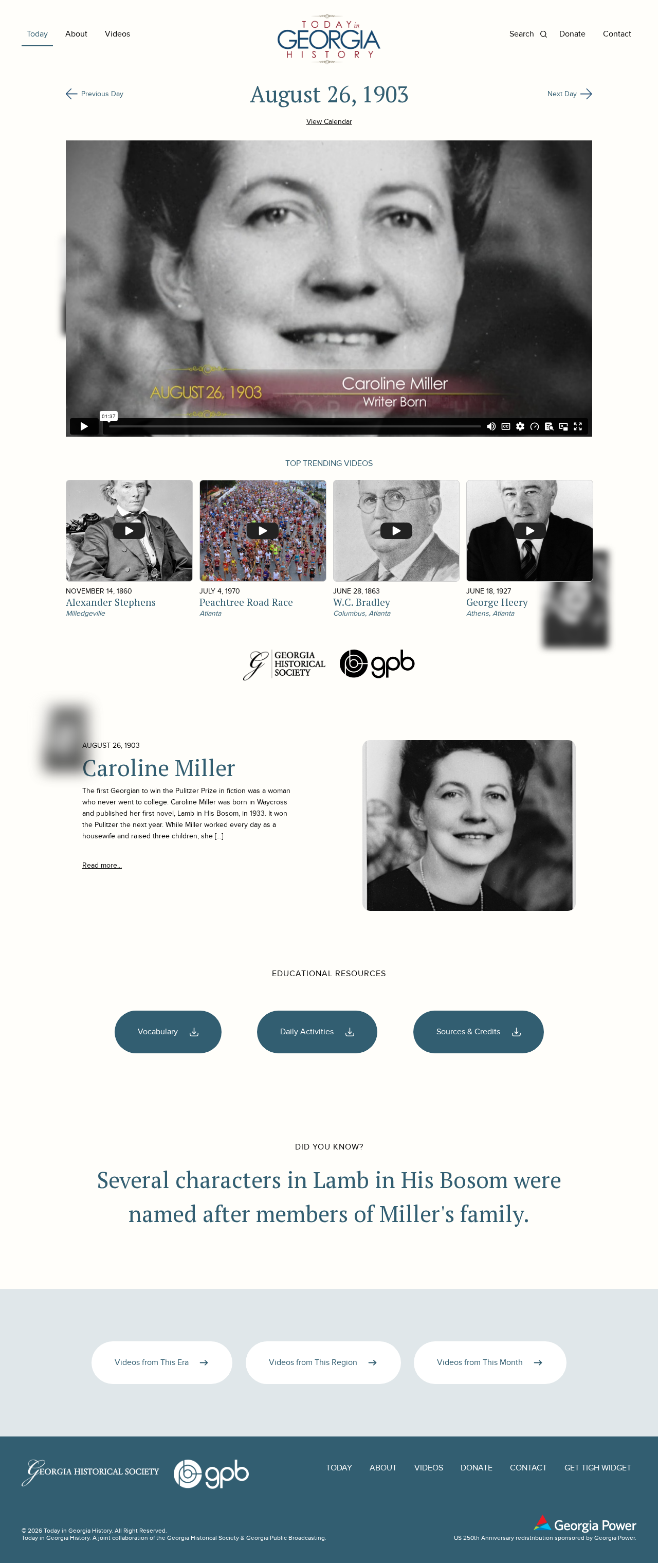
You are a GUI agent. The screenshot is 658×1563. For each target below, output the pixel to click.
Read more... (102, 865)
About (76, 34)
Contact (617, 34)
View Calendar (329, 121)
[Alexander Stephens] (129, 531)
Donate (572, 34)
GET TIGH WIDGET (597, 1468)
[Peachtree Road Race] (262, 531)
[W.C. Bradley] (396, 531)
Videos (117, 34)
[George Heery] (529, 531)
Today (37, 34)
